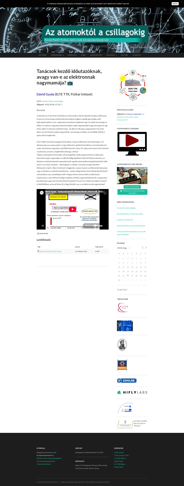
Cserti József (119, 452)
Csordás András (120, 458)
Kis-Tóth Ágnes (119, 464)
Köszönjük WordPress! (47, 482)
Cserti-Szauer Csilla (121, 455)
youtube (124, 55)
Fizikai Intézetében (44, 464)
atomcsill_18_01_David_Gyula (50, 251)
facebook (137, 55)
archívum (110, 55)
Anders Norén (102, 482)
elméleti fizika (47, 101)
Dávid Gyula (118, 461)
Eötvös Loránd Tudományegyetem (49, 458)
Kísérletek (72, 55)
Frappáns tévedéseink (125, 220)
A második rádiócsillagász (126, 208)
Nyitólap (43, 55)
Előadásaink (56, 55)
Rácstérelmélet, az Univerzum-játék (130, 214)
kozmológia (58, 101)
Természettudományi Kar (46, 461)
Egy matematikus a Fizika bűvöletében (131, 226)
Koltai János (118, 467)
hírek (83, 55)
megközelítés (96, 55)
